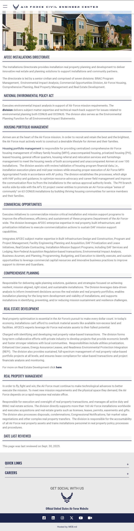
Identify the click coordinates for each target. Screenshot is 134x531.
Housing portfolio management (21, 148)
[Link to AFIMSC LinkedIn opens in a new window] (53, 517)
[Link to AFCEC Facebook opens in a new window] (44, 517)
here (59, 367)
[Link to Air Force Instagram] (62, 517)
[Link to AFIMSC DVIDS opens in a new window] (89, 517)
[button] (5, 7)
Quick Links (13, 462)
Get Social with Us (67, 488)
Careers (11, 472)
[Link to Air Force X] (71, 517)
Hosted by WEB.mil (67, 526)
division (7, 110)
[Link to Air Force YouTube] (80, 517)
